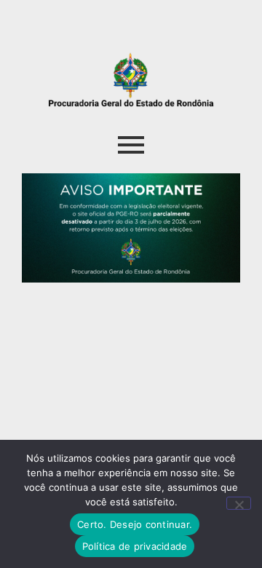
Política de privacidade (135, 546)
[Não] (238, 503)
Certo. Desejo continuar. (134, 524)
